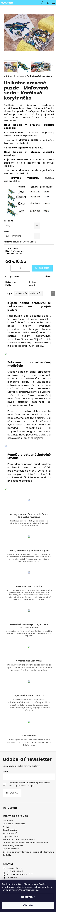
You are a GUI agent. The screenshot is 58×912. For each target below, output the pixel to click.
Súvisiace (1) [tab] (21, 293)
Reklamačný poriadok (13, 845)
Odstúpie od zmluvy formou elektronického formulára (28, 852)
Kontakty (7, 855)
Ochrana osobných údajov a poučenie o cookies (25, 842)
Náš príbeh (8, 820)
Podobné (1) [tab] (35, 293)
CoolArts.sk (12, 877)
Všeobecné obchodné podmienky (19, 839)
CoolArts (18, 253)
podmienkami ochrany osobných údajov (29, 784)
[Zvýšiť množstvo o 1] (27, 268)
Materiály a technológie (14, 823)
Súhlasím (28, 905)
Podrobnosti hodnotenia (39, 76)
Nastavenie (28, 896)
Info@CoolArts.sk (15, 868)
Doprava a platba (11, 836)
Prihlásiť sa (12, 792)
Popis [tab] (9, 293)
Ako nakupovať (10, 833)
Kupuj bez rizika (10, 830)
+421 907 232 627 (15, 871)
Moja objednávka (11, 848)
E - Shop (32, 282)
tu (37, 890)
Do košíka (44, 268)
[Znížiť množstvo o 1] (14, 268)
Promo (6, 827)
